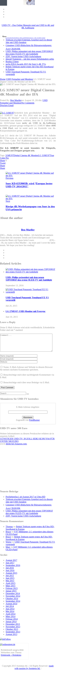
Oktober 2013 (12, 629)
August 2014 (11, 603)
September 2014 (13, 601)
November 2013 (13, 626)
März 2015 (10, 586)
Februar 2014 (12, 619)
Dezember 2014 (13, 593)
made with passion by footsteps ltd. (34, 667)
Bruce (8, 531)
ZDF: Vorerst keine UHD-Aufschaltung (23, 56)
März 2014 (10, 616)
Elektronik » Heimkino (11, 655)
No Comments (27, 103)
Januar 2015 (11, 591)
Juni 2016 (10, 570)
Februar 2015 (12, 588)
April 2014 (10, 614)
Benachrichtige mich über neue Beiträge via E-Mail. (26, 382)
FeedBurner (34, 420)
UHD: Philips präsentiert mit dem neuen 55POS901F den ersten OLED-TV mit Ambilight (29, 52)
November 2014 (13, 596)
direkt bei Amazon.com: (16, 444)
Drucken (4, 105)
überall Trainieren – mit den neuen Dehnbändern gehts (30, 59)
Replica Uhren (12, 61)
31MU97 (9, 155)
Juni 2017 (10, 563)
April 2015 (10, 583)
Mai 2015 (10, 580)
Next (8, 201)
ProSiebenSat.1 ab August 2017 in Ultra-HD (25, 497)
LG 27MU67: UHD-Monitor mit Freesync (25, 311)
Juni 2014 (10, 609)
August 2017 (11, 560)
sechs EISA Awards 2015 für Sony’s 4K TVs (26, 64)
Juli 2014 (10, 606)
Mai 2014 (10, 611)
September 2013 (13, 632)
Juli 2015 (10, 575)
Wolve (8, 542)
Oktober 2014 (12, 598)
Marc (8, 547)
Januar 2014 (11, 621)
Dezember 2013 (13, 624)
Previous (9, 178)
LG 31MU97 (44, 155)
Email (11, 105)
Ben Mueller (15, 100)
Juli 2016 (10, 568)
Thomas (9, 526)
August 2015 (11, 573)
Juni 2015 (10, 578)
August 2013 (11, 634)
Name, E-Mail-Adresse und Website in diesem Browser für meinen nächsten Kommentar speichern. (26, 368)
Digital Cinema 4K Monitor (26, 155)
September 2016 (13, 565)
